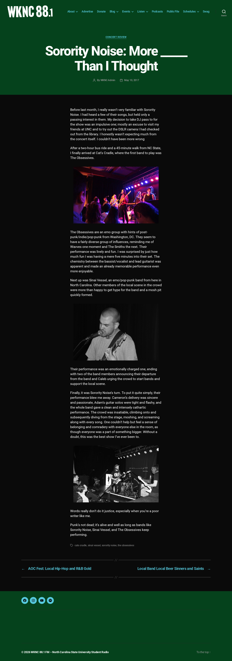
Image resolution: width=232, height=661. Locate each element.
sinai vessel (94, 545)
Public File (173, 11)
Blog (112, 11)
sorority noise (109, 545)
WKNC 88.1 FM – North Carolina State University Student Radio (70, 652)
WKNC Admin (108, 80)
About (71, 11)
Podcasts (157, 11)
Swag (206, 11)
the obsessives (126, 545)
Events (126, 11)
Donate (101, 11)
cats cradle (81, 545)
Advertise (87, 11)
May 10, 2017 (131, 80)
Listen (141, 11)
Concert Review (116, 37)
